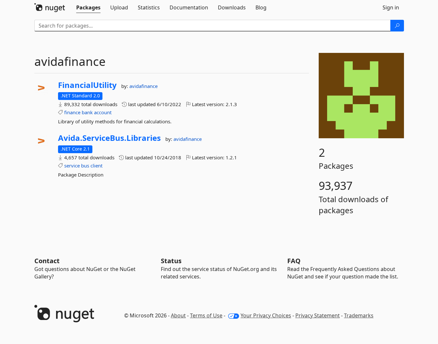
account (103, 112)
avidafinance (143, 86)
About (178, 315)
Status (171, 260)
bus (85, 165)
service (72, 165)
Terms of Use (206, 315)
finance (72, 112)
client (96, 165)
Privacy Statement (317, 315)
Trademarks (358, 315)
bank (87, 112)
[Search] (397, 25)
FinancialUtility (87, 85)
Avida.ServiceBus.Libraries (109, 137)
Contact (47, 260)
